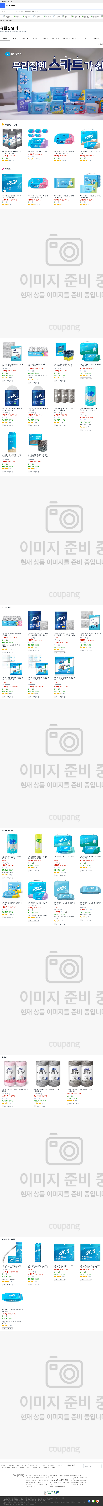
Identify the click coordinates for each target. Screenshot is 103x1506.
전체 (3, 11)
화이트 (35, 38)
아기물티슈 (75, 38)
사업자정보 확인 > (31, 1486)
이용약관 (59, 1464)
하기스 (15, 38)
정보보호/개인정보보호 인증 (9, 1467)
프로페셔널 (95, 38)
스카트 (5, 38)
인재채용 (24, 1464)
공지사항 (42, 1464)
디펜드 (86, 38)
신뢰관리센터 (36, 1467)
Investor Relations (14, 1464)
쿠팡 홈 (2, 20)
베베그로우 (55, 38)
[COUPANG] (18, 1476)
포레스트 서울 (65, 38)
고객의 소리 (51, 1464)
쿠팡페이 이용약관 (25, 1467)
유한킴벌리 (9, 20)
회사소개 (3, 1464)
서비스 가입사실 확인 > (77, 1484)
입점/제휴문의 (34, 1464)
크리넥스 (25, 38)
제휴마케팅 (46, 1467)
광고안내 (54, 1467)
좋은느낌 (45, 38)
